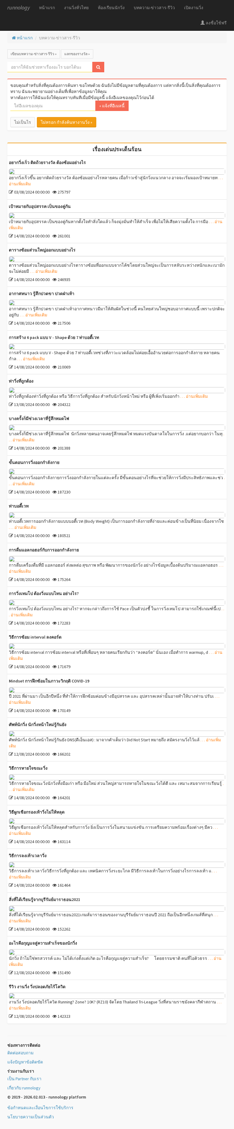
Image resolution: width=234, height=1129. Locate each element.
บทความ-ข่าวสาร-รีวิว (154, 7)
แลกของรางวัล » (77, 54)
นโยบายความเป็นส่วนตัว (30, 1117)
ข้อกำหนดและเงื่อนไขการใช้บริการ (40, 1107)
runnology (18, 7)
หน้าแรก (47, 7)
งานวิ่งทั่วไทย (76, 7)
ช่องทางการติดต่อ (23, 1045)
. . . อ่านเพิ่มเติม (43, 271)
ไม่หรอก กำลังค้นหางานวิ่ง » (66, 122)
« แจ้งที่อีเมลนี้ (112, 106)
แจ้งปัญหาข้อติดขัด (25, 1062)
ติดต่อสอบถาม (20, 1053)
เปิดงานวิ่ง (193, 7)
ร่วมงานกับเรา (20, 1071)
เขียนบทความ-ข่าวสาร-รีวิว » (34, 54)
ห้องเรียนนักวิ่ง (111, 7)
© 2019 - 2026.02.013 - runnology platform (46, 1097)
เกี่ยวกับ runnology (24, 1088)
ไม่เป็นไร (22, 122)
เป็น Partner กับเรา (24, 1078)
